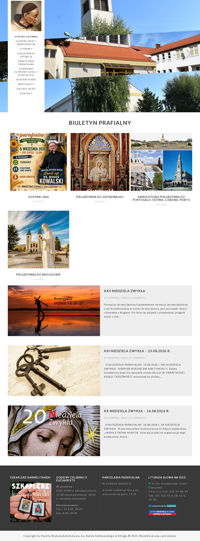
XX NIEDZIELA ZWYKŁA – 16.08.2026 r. (137, 411)
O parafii (26, 48)
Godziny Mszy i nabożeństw (26, 43)
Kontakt (26, 93)
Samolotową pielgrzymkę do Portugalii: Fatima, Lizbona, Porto (161, 198)
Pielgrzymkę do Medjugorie (38, 274)
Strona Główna (26, 36)
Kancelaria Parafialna (26, 63)
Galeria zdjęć (26, 88)
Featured (38, 201)
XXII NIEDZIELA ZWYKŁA (124, 291)
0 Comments (137, 297)
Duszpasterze (26, 79)
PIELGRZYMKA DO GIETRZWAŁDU (100, 196)
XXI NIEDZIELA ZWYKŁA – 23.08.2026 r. (137, 351)
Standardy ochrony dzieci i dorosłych (26, 71)
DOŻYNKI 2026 (38, 196)
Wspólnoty (26, 84)
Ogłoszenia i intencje (26, 55)
